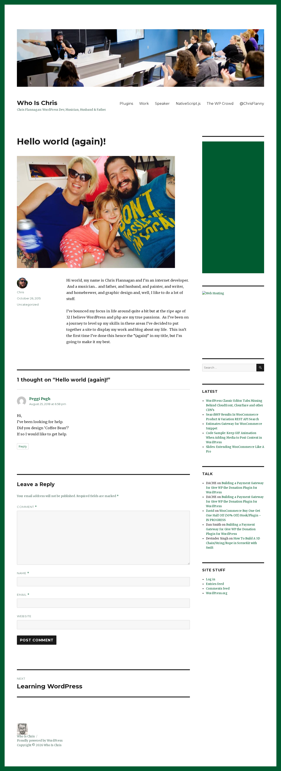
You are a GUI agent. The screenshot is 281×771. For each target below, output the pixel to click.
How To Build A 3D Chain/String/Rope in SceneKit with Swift (233, 543)
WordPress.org (216, 593)
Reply (23, 446)
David (210, 511)
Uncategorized (28, 304)
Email (23, 595)
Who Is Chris (37, 103)
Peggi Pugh (39, 398)
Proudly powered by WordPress (40, 740)
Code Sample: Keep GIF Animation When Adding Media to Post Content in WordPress (234, 437)
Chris (20, 292)
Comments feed (218, 588)
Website (24, 616)
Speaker (162, 103)
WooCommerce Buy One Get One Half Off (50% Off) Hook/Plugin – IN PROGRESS (233, 515)
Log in (210, 579)
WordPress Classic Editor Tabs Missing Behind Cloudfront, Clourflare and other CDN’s (234, 405)
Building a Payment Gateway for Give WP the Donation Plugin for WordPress (235, 487)
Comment (27, 507)
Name (23, 573)
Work (144, 103)
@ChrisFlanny (252, 103)
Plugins (126, 103)
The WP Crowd (220, 103)
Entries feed (215, 584)
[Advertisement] (234, 207)
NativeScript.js (188, 103)
